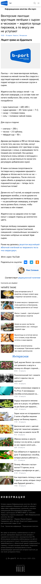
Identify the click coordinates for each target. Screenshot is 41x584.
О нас (2, 526)
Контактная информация (13, 526)
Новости (15, 35)
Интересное (23, 35)
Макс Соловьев (32, 270)
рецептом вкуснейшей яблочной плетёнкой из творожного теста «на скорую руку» (20, 247)
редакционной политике (29, 277)
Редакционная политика (30, 526)
